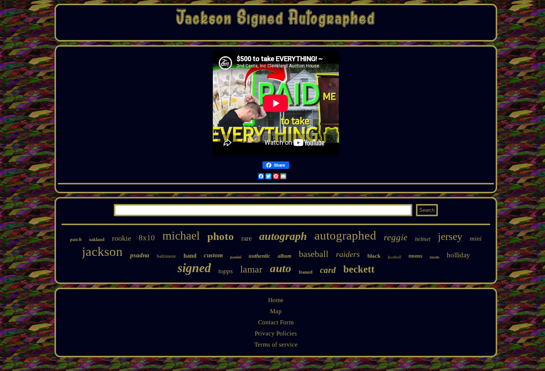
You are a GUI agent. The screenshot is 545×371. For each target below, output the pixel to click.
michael (181, 235)
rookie (121, 238)
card (328, 270)
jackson (102, 251)
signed (194, 268)
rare (246, 238)
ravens (415, 256)
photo (220, 236)
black (373, 256)
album (284, 256)
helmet (422, 239)
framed (306, 272)
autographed (345, 235)
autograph (283, 236)
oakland (97, 239)
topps (225, 271)
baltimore (166, 256)
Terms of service (276, 344)
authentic (259, 256)
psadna (139, 255)
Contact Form (276, 322)
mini (476, 238)
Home (276, 300)
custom (213, 255)
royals (434, 257)
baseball (313, 254)
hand (190, 256)
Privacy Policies (276, 333)
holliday (458, 255)
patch (76, 239)
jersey (450, 236)
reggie (395, 237)
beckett (358, 269)
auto (280, 268)
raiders (348, 254)
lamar (251, 269)
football (394, 257)
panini (235, 257)
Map (276, 311)
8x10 (147, 237)
